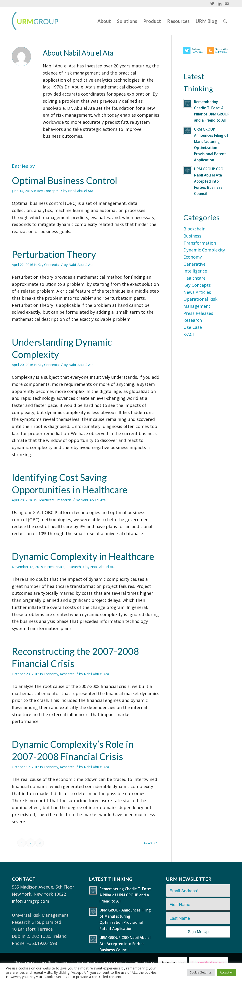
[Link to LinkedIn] (219, 3)
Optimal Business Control (64, 180)
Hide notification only (208, 962)
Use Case (192, 327)
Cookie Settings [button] (201, 972)
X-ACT (189, 334)
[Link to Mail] (226, 3)
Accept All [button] (226, 972)
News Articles (197, 292)
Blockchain (194, 229)
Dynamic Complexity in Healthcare (83, 556)
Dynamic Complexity (204, 250)
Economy (51, 673)
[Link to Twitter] (212, 3)
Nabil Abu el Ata (80, 190)
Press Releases (198, 313)
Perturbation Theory (54, 254)
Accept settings (172, 962)
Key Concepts (48, 190)
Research (64, 500)
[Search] (225, 21)
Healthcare (46, 500)
